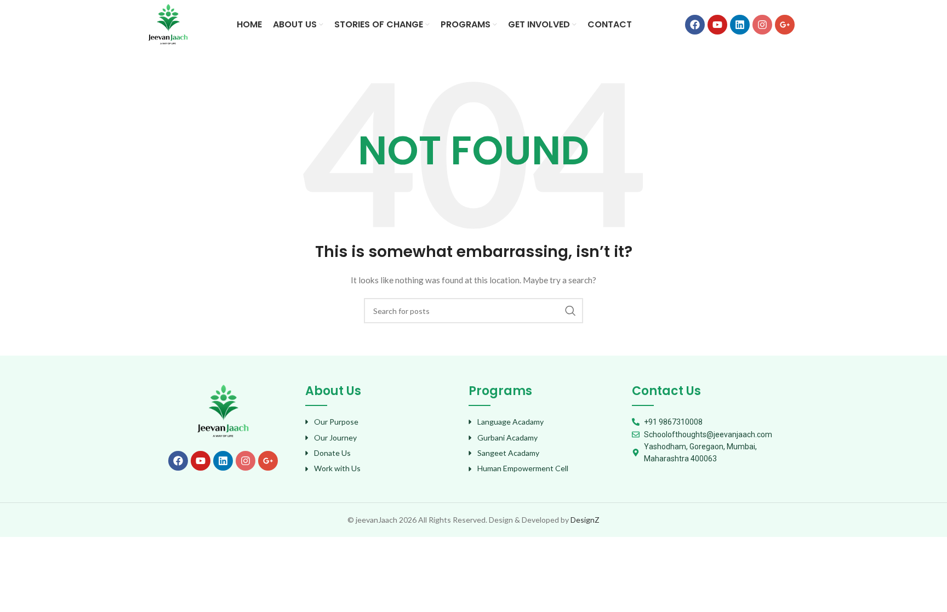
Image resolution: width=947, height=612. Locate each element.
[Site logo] (168, 23)
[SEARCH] (570, 310)
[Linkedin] (740, 25)
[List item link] (381, 422)
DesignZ (585, 519)
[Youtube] (717, 25)
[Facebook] (695, 25)
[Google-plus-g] (785, 25)
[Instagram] (762, 25)
